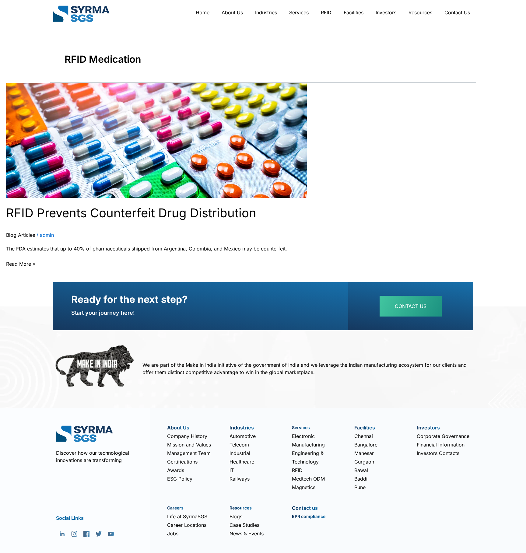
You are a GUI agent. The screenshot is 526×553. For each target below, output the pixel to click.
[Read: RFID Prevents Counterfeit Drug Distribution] (156, 140)
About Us (232, 12)
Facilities (353, 12)
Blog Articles (20, 235)
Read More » (20, 263)
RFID (326, 12)
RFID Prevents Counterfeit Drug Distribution (131, 212)
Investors (386, 12)
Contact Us (457, 12)
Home (202, 12)
